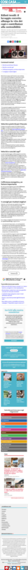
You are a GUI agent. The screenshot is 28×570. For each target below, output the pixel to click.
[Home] (10, 1)
